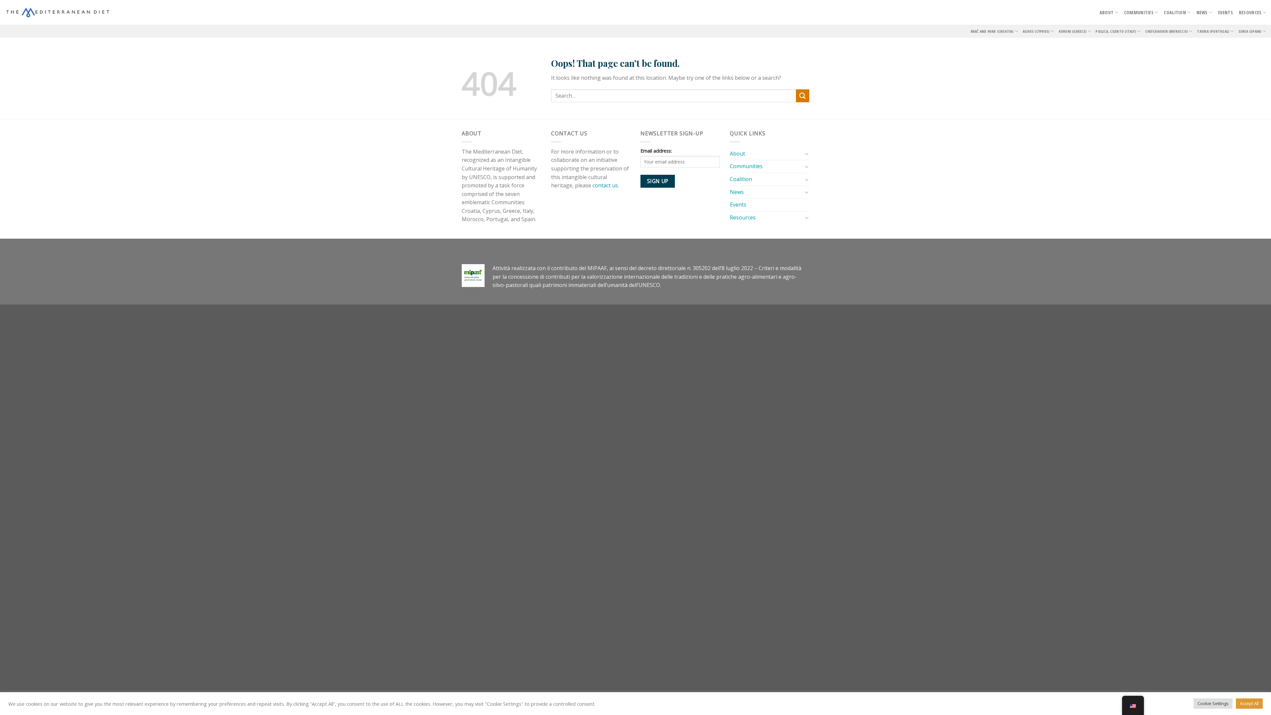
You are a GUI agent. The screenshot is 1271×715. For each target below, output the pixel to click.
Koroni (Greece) (1073, 31)
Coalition (1175, 12)
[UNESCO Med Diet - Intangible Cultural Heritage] (58, 12)
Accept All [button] (1249, 703)
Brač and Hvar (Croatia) (992, 31)
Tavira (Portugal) (1213, 31)
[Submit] (802, 95)
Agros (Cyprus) (1036, 31)
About (1106, 12)
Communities (1138, 12)
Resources (1250, 12)
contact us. (607, 185)
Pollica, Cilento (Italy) (1116, 31)
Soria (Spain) (1250, 31)
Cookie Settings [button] (1213, 703)
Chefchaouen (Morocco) (1166, 31)
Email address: (656, 151)
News (1202, 12)
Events (1225, 12)
